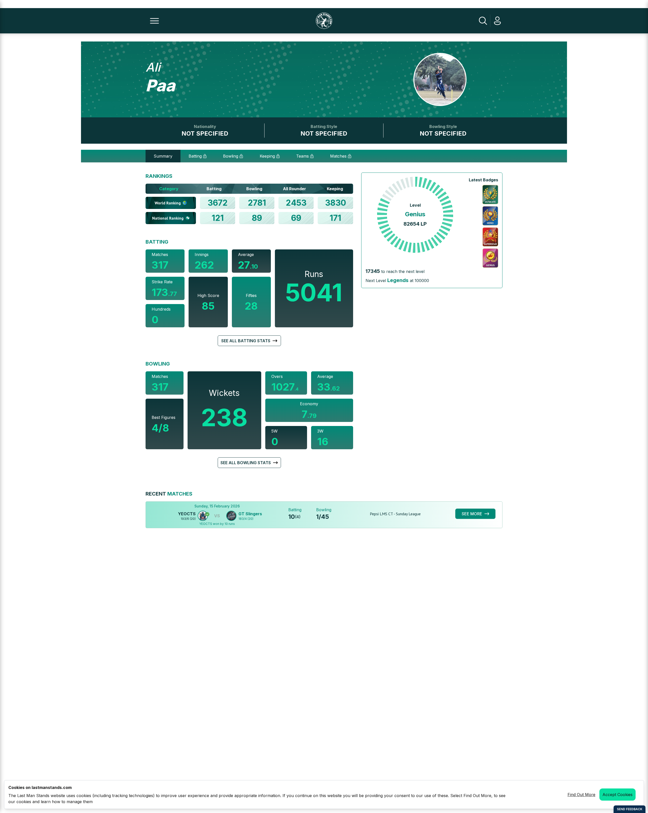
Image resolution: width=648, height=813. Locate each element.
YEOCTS (187, 513)
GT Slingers (250, 513)
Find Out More (581, 794)
